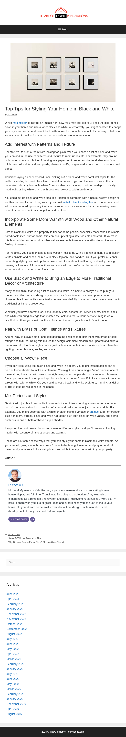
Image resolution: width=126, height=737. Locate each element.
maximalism (20, 122)
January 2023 (15, 608)
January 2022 (15, 668)
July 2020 (12, 674)
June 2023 (13, 594)
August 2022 (14, 634)
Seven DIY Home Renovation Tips (24, 538)
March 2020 (14, 688)
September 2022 (17, 628)
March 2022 (14, 658)
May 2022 (13, 648)
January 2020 (15, 698)
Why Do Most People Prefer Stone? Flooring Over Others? (36, 542)
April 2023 (13, 598)
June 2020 (13, 678)
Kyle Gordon (11, 114)
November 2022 (16, 618)
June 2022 (13, 644)
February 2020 (15, 694)
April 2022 (13, 654)
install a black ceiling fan (78, 202)
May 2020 (13, 684)
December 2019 (16, 704)
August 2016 (14, 714)
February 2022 (15, 664)
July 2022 (12, 638)
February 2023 (15, 604)
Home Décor (14, 534)
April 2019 (13, 708)
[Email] (32, 519)
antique (94, 411)
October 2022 (15, 624)
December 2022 (16, 614)
